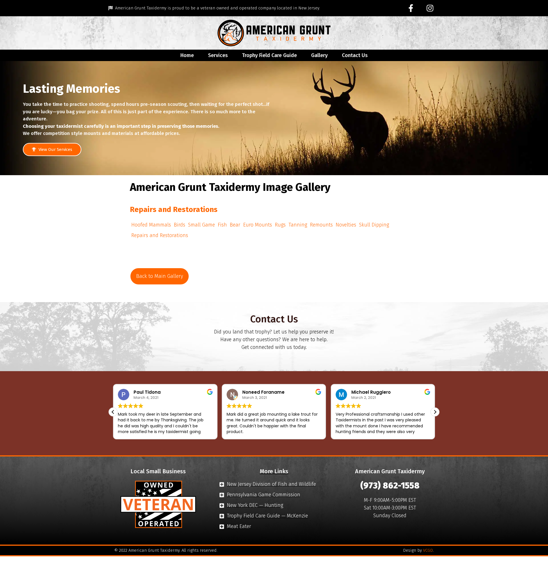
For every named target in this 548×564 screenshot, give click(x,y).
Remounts (321, 225)
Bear (235, 225)
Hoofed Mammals (151, 225)
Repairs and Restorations (159, 235)
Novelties (346, 225)
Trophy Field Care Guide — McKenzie (267, 516)
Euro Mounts (257, 225)
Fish (222, 225)
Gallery (319, 55)
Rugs (280, 225)
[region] (274, 118)
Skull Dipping (374, 225)
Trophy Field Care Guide (269, 55)
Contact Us (355, 55)
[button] (435, 412)
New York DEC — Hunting (255, 505)
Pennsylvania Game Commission (263, 495)
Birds (179, 225)
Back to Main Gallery (159, 276)
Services (218, 55)
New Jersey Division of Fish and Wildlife (271, 484)
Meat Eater (239, 526)
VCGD (428, 550)
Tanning (298, 225)
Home (187, 55)
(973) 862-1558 (390, 485)
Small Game (201, 225)
